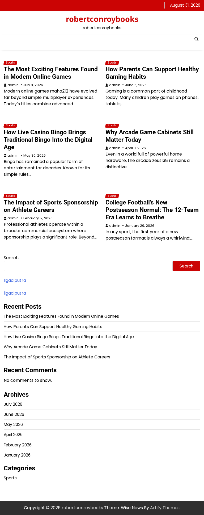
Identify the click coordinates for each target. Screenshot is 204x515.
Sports (10, 63)
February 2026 (18, 445)
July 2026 (13, 404)
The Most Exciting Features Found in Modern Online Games (51, 72)
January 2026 (17, 455)
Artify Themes (165, 508)
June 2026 (14, 414)
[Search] (196, 39)
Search (11, 258)
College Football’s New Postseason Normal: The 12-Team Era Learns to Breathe (152, 210)
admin (13, 85)
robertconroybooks (102, 19)
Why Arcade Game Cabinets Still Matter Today (149, 135)
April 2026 (13, 434)
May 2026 (13, 424)
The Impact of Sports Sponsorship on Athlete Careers (51, 206)
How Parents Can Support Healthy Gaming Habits (152, 72)
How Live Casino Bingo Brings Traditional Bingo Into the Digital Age (48, 139)
